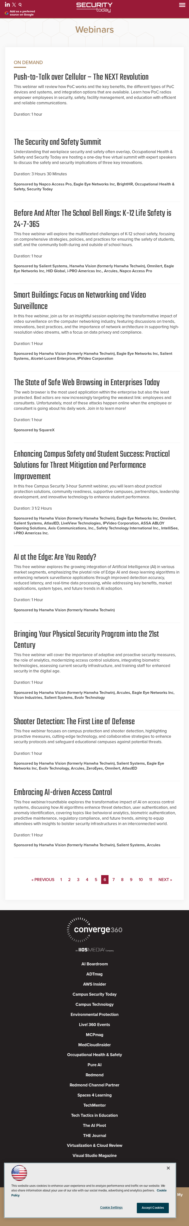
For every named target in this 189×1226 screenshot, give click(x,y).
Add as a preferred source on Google (22, 13)
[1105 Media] (94, 950)
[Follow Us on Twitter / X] (14, 5)
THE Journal (94, 1135)
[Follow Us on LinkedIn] (8, 5)
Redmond (95, 1075)
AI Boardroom (94, 964)
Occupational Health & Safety (94, 1054)
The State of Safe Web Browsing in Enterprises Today (87, 383)
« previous (43, 879)
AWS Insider (94, 984)
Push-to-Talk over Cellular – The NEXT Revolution (81, 77)
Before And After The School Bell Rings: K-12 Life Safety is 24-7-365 (92, 219)
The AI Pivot (94, 1125)
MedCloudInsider (94, 1044)
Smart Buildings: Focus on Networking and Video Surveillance (80, 301)
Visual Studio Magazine (95, 1155)
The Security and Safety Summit (57, 142)
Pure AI (95, 1064)
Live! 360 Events (94, 1024)
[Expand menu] (182, 6)
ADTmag (94, 974)
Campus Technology (95, 1004)
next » (165, 879)
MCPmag (94, 1034)
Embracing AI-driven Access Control (63, 792)
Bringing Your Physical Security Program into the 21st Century (86, 640)
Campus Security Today (95, 994)
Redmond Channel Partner (94, 1085)
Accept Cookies (153, 1208)
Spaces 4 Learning (95, 1095)
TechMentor (94, 1105)
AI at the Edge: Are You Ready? (55, 557)
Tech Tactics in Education (94, 1115)
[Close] (168, 1168)
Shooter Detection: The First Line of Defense (74, 722)
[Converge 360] (94, 930)
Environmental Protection (95, 1014)
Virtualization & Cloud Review (94, 1145)
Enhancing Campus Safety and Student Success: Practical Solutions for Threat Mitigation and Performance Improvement (92, 466)
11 (150, 879)
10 (141, 879)
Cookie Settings (111, 1207)
